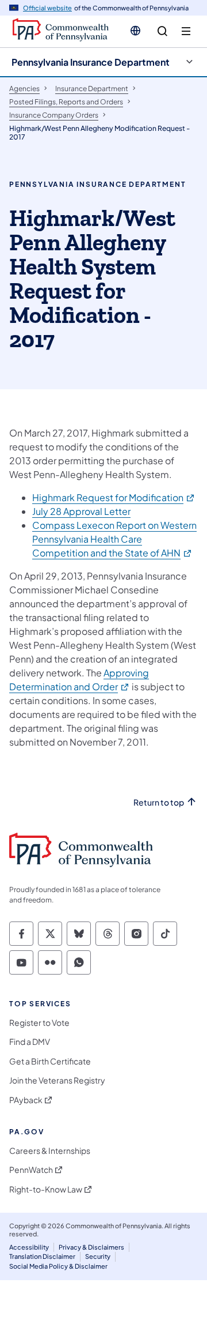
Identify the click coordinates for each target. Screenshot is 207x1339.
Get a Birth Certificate (50, 1061)
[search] (162, 31)
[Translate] (135, 30)
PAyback (26, 1100)
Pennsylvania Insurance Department (91, 62)
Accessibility (29, 1247)
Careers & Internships (49, 1151)
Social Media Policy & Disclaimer (58, 1266)
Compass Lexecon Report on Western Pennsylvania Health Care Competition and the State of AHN (114, 539)
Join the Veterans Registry (57, 1080)
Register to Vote (39, 1023)
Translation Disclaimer (42, 1256)
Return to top (158, 802)
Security (97, 1256)
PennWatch (31, 1170)
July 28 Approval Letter (81, 511)
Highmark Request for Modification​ (113, 497)
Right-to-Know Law (45, 1189)
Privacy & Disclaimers (91, 1247)
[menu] (186, 31)
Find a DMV (29, 1042)
